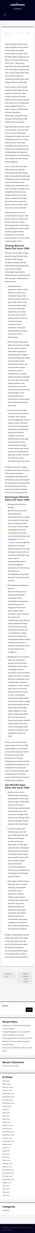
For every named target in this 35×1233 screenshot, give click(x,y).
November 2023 (8, 1135)
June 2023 (6, 1151)
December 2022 (8, 1170)
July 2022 (5, 1186)
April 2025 (6, 1081)
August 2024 (7, 1106)
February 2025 (7, 1087)
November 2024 (8, 1097)
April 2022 (6, 1195)
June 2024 (6, 1113)
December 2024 (8, 1094)
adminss (22, 33)
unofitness (17, 4)
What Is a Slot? (8, 975)
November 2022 (8, 1173)
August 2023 (6, 1144)
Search (5, 1006)
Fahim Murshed (7, 1230)
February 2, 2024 (11, 33)
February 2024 (7, 1125)
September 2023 (8, 1141)
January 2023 (7, 1167)
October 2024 (7, 1100)
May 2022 (5, 1192)
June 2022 (6, 1189)
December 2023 (8, 1132)
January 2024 (7, 1129)
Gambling (7, 35)
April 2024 (6, 1119)
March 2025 (6, 1084)
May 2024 (6, 1116)
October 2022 (7, 1176)
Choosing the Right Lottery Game (25, 977)
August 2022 (6, 1183)
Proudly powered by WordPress (10, 1227)
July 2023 (5, 1148)
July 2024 (5, 1109)
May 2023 (5, 1154)
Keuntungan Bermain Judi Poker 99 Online (17, 1038)
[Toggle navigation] (5, 15)
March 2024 (6, 1122)
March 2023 (6, 1160)
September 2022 (8, 1179)
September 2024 (8, 1103)
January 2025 (7, 1090)
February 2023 (7, 1163)
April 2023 (6, 1157)
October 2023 (7, 1138)
